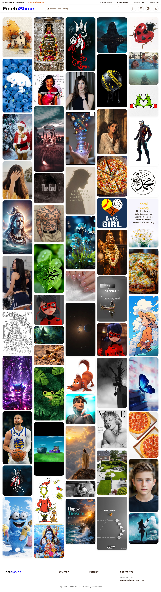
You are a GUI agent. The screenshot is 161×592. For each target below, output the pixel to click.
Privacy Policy (107, 2)
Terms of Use (138, 2)
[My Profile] (155, 8)
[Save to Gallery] (29, 25)
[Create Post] (148, 8)
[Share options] (29, 20)
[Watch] (141, 8)
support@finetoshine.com (132, 580)
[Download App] (133, 8)
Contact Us (154, 2)
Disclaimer (123, 2)
